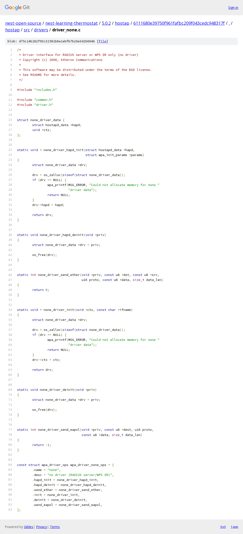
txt (223, 526)
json (234, 526)
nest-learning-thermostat (71, 23)
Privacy (41, 526)
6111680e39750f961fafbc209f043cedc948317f (179, 23)
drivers (41, 30)
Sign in (233, 7)
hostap (122, 23)
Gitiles (28, 526)
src (27, 30)
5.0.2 (106, 23)
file (102, 41)
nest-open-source (23, 23)
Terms (55, 526)
